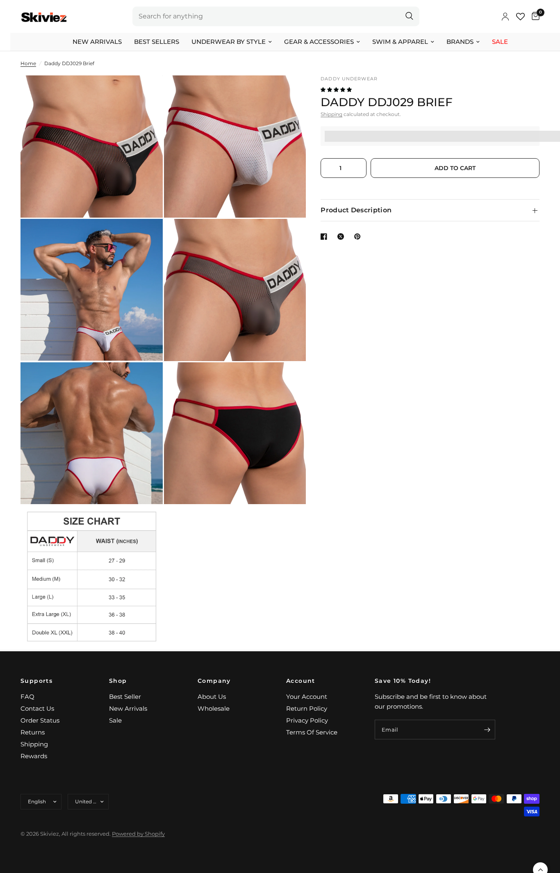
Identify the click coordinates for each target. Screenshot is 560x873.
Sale (500, 41)
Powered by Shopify (138, 833)
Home (28, 63)
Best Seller (125, 696)
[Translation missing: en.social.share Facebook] (325, 236)
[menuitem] (97, 42)
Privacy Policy (307, 720)
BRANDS (459, 41)
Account (300, 681)
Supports (36, 681)
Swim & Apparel (400, 41)
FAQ (27, 696)
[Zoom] (145, 92)
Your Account (306, 696)
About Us (212, 696)
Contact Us (37, 708)
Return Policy (306, 708)
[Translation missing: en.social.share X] (342, 236)
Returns (32, 732)
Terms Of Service (311, 732)
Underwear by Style (228, 41)
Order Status (39, 720)
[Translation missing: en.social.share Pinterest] (359, 236)
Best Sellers (156, 41)
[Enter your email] (487, 729)
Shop (118, 681)
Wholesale (214, 708)
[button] (337, 90)
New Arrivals (97, 41)
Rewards (33, 756)
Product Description (356, 210)
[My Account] (505, 16)
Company (214, 681)
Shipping (331, 114)
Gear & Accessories (319, 41)
